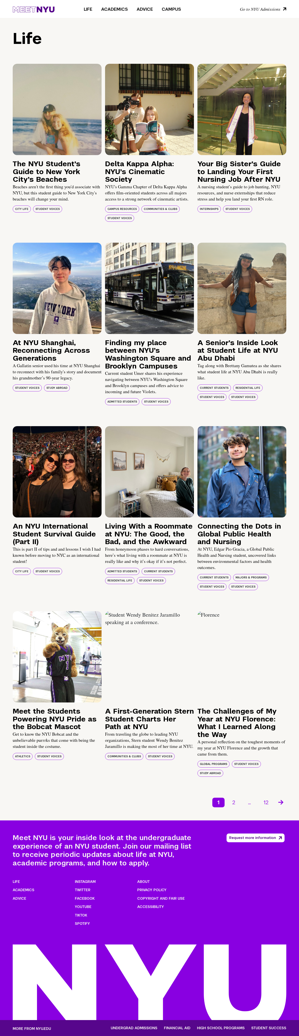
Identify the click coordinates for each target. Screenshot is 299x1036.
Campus (171, 9)
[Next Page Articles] (281, 802)
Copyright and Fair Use (161, 898)
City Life (21, 209)
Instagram (85, 881)
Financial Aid (177, 1028)
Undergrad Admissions (134, 1028)
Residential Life (248, 388)
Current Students (214, 388)
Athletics (22, 756)
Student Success (268, 1028)
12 (266, 802)
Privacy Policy (152, 890)
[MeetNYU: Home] (34, 8)
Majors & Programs (251, 577)
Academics (114, 9)
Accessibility (150, 907)
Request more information (252, 837)
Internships (209, 209)
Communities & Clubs (160, 209)
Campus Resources (122, 209)
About (143, 881)
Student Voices (47, 209)
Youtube (83, 907)
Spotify (82, 923)
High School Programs (221, 1028)
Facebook (85, 898)
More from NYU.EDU (32, 1028)
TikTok (81, 915)
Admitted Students (122, 401)
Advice (145, 9)
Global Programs (213, 764)
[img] (57, 109)
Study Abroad (56, 388)
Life (88, 9)
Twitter (82, 890)
